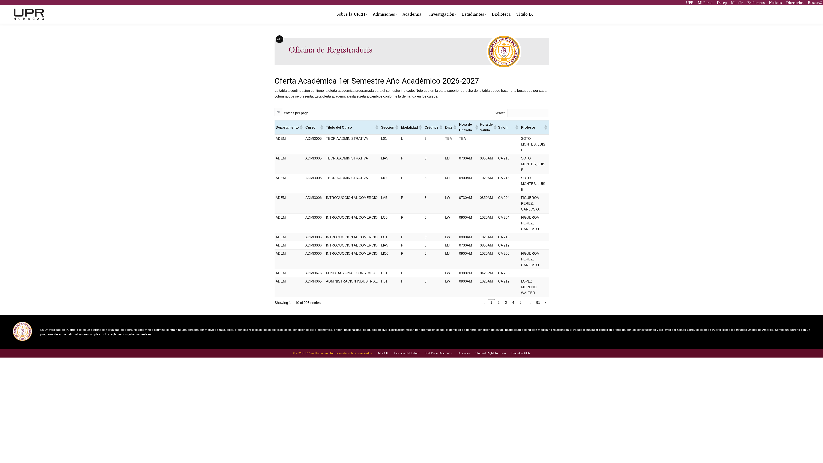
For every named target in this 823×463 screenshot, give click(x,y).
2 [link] (499, 302)
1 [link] (491, 302)
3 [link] (506, 302)
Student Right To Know (490, 353)
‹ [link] (484, 302)
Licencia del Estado (407, 353)
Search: (500, 113)
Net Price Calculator (438, 353)
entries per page (296, 113)
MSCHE (383, 353)
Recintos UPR (520, 353)
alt (279, 39)
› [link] (545, 302)
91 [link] (538, 302)
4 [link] (513, 302)
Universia (464, 353)
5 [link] (520, 302)
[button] (301, 127)
